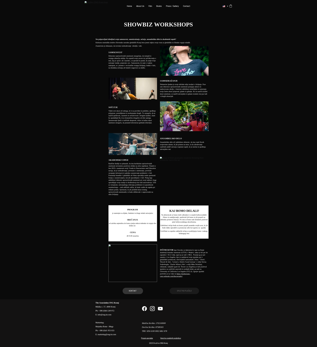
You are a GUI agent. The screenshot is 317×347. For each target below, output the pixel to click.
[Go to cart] (230, 6)
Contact (186, 6)
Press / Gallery (172, 6)
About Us (140, 6)
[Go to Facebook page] (144, 308)
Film (150, 6)
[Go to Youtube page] (160, 308)
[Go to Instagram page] (152, 308)
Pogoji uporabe (147, 338)
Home (129, 6)
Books (159, 6)
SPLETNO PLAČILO (184, 291)
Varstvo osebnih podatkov (170, 338)
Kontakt (133, 291)
